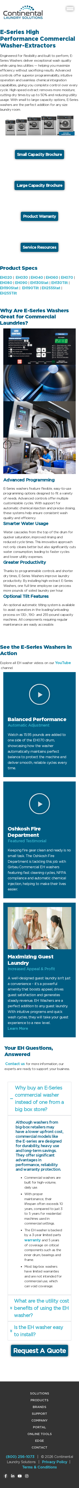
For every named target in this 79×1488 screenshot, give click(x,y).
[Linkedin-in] (12, 1476)
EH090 (21, 283)
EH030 (22, 277)
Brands (39, 1407)
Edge (39, 1440)
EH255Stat (51, 288)
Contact (39, 1447)
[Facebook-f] (5, 1476)
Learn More (18, 1028)
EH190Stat (9, 288)
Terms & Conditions (39, 1467)
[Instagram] (26, 1476)
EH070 (67, 277)
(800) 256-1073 (20, 1457)
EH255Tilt (8, 293)
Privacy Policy (54, 1462)
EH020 (6, 277)
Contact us (15, 1064)
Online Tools (39, 1434)
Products (39, 1400)
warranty (32, 1240)
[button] (39, 694)
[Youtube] (19, 1476)
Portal (39, 1427)
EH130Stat (39, 283)
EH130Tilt (59, 283)
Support (39, 1413)
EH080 (6, 283)
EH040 (37, 277)
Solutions (39, 1393)
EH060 (52, 277)
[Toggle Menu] (70, 9)
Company (39, 1420)
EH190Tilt (30, 288)
